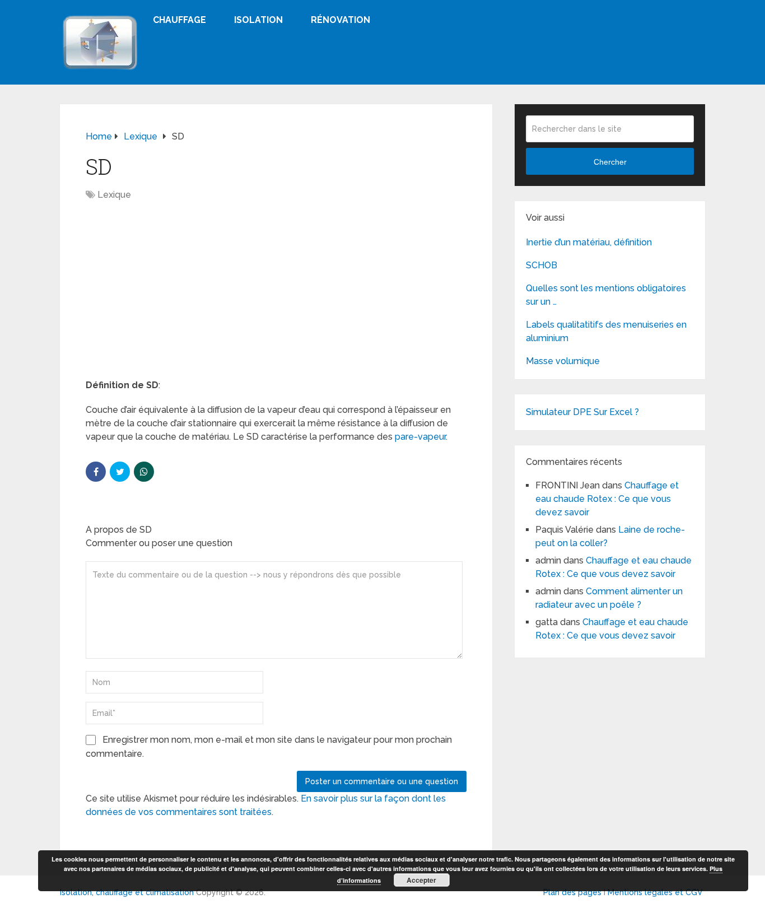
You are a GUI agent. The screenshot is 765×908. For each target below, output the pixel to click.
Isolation (258, 20)
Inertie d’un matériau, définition (589, 242)
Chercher (610, 161)
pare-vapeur (420, 436)
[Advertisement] (276, 295)
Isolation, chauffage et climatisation (127, 892)
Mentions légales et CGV (655, 892)
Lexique (114, 194)
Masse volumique (563, 361)
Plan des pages (572, 892)
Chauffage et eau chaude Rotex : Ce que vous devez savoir (607, 499)
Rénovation (340, 20)
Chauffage (179, 20)
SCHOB (541, 265)
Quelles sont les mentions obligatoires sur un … (606, 295)
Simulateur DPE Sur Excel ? (582, 412)
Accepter (421, 880)
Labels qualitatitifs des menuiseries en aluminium (606, 331)
